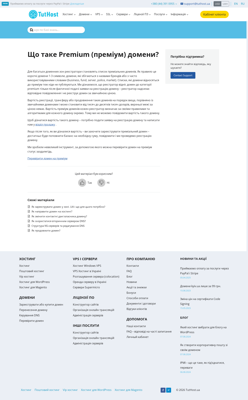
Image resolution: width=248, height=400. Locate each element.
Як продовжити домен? (46, 230)
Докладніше (77, 3)
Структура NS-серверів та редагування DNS (58, 225)
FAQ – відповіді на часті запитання (149, 331)
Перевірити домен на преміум (47, 158)
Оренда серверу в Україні (89, 282)
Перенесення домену (33, 310)
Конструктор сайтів (86, 304)
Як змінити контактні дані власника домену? (59, 216)
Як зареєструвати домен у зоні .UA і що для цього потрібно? (68, 206)
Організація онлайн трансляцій (93, 310)
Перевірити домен (31, 321)
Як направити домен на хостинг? (52, 211)
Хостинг (24, 266)
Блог (130, 276)
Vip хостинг (26, 276)
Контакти (133, 266)
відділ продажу (45, 124)
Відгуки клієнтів (137, 309)
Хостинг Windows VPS (87, 266)
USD (217, 3)
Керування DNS (29, 315)
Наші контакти (136, 326)
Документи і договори (141, 303)
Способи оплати (137, 298)
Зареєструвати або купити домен (41, 304)
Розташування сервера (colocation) (96, 276)
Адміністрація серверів (88, 315)
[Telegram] (168, 390)
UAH (225, 3)
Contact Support (183, 75)
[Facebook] (163, 390)
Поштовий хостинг (31, 271)
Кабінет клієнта (214, 14)
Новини (132, 282)
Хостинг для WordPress (34, 282)
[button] (85, 183)
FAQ (129, 271)
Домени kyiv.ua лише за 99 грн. (200, 286)
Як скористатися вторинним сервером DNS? (59, 221)
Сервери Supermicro (86, 287)
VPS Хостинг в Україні (87, 271)
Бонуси (131, 293)
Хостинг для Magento (33, 287)
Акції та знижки (137, 287)
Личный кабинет (138, 337)
